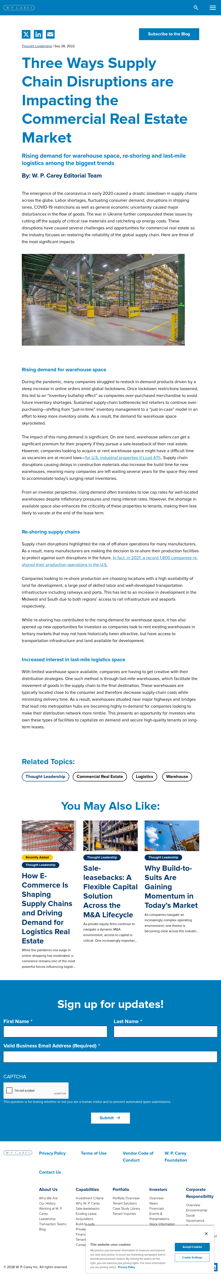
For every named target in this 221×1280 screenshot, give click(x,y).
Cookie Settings (192, 1257)
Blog (42, 1229)
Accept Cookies (192, 1247)
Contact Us (50, 1172)
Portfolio (121, 1189)
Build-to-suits (85, 1224)
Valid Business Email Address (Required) (49, 1046)
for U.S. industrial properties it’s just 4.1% (123, 457)
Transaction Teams (52, 1224)
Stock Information (162, 1224)
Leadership (47, 1219)
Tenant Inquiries (124, 1214)
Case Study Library (126, 1208)
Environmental (196, 1210)
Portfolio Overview (126, 1198)
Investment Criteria (89, 1198)
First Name (16, 1021)
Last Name (126, 1021)
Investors (158, 1189)
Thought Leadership (37, 46)
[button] (196, 7)
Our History (47, 1203)
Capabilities (87, 1189)
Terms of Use (94, 1153)
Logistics (144, 776)
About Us (48, 1189)
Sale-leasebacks (87, 1208)
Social (190, 1215)
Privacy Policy (52, 1153)
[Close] (206, 1233)
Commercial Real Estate (100, 776)
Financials (156, 1208)
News (153, 1203)
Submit (110, 1118)
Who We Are (48, 1198)
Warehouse (177, 776)
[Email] (49, 34)
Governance (195, 1221)
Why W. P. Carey (88, 1203)
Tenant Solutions (125, 1203)
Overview (156, 1198)
